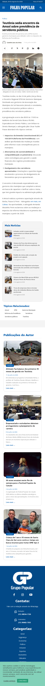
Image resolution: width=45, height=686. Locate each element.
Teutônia (26, 317)
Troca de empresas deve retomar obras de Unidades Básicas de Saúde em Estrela (26, 290)
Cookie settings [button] (9, 681)
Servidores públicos (11, 317)
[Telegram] (38, 48)
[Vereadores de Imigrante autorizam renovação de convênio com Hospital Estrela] (8, 267)
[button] (41, 8)
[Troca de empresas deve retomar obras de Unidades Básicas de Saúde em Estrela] (8, 290)
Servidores (29, 313)
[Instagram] (22, 594)
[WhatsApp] (28, 48)
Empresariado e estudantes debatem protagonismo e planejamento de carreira (22, 426)
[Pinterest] (22, 48)
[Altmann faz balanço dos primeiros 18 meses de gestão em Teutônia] (22, 353)
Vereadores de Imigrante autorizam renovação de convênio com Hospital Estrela (26, 268)
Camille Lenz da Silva (14, 42)
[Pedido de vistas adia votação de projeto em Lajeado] (8, 257)
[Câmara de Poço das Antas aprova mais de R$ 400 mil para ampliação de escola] (8, 245)
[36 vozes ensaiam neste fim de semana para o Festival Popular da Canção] (22, 464)
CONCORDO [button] (22, 681)
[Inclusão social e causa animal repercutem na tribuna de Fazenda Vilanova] (8, 233)
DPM (15, 310)
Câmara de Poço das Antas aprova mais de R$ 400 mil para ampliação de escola (27, 245)
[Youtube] (30, 594)
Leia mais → (10, 388)
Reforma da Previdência (12, 313)
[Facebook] (12, 48)
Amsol (7, 310)
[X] (17, 48)
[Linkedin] (33, 48)
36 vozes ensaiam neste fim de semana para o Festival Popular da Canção (21, 483)
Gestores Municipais (28, 310)
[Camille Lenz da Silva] (4, 42)
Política (4, 18)
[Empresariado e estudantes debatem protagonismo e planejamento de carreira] (22, 407)
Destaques (10, 365)
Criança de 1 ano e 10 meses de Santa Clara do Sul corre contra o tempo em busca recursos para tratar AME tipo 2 (22, 540)
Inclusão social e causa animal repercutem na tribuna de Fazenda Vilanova (26, 233)
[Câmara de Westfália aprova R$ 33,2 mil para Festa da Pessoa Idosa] (8, 279)
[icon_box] (22, 613)
